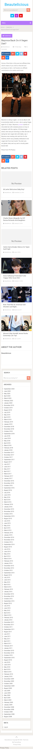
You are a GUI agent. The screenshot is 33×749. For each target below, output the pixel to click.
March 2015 (7, 530)
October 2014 (8, 542)
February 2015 (8, 533)
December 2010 (9, 650)
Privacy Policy (17, 744)
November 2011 (9, 624)
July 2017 (7, 464)
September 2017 (9, 459)
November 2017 (9, 455)
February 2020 (8, 400)
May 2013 (7, 582)
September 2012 (9, 601)
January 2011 (8, 648)
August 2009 (8, 688)
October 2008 (8, 712)
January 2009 (8, 705)
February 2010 (8, 674)
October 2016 (8, 485)
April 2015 (7, 528)
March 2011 (7, 643)
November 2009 (9, 681)
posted (20, 124)
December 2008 (9, 707)
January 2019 (8, 424)
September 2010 (9, 657)
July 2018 (7, 436)
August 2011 (8, 632)
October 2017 (8, 457)
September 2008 (9, 714)
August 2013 (8, 575)
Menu (3, 23)
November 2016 (9, 483)
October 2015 (8, 514)
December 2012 (9, 594)
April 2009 (7, 698)
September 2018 (9, 433)
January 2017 (8, 478)
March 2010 (7, 672)
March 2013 (7, 587)
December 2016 (9, 481)
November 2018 (9, 429)
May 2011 (7, 639)
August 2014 (8, 547)
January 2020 (8, 403)
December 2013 (9, 566)
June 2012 (7, 608)
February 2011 (8, 646)
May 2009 (7, 695)
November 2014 (9, 540)
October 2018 (8, 431)
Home (2, 27)
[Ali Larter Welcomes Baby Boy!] (16, 179)
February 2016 (8, 504)
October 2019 (8, 408)
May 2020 (7, 393)
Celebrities (9, 27)
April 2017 (7, 471)
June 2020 (7, 391)
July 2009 (7, 690)
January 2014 (8, 563)
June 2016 (7, 495)
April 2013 (7, 584)
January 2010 (8, 676)
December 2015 (9, 509)
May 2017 (7, 469)
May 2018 (7, 441)
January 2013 (8, 591)
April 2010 (7, 669)
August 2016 (8, 490)
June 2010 (7, 665)
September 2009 (9, 686)
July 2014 (7, 549)
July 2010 (7, 662)
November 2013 (9, 568)
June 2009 (7, 693)
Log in (6, 727)
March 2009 (7, 700)
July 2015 (7, 521)
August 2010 (8, 660)
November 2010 (9, 653)
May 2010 (7, 667)
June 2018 (7, 438)
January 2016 (8, 507)
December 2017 (9, 452)
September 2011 (9, 629)
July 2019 (7, 412)
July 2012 (7, 606)
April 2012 (7, 613)
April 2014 (7, 556)
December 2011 (9, 622)
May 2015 (7, 525)
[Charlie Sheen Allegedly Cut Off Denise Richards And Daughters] (16, 208)
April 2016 (7, 499)
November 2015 (9, 511)
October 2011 (8, 627)
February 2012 (8, 617)
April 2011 (7, 641)
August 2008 (8, 716)
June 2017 (7, 466)
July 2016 (7, 492)
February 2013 (8, 589)
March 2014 (7, 558)
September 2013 (9, 573)
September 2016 (9, 488)
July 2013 (7, 577)
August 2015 (8, 518)
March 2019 (7, 419)
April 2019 (7, 417)
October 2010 (8, 655)
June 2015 (7, 523)
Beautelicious (17, 4)
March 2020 (7, 398)
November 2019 (9, 405)
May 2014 (7, 554)
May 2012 (7, 610)
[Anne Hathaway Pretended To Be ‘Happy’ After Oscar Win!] (16, 265)
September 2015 (9, 516)
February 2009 (8, 702)
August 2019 (8, 410)
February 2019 (8, 422)
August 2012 (8, 603)
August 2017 (8, 462)
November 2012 (9, 596)
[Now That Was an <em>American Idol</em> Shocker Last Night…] (16, 294)
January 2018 (8, 450)
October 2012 (8, 599)
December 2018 (9, 426)
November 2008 (9, 709)
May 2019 (7, 415)
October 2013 (8, 570)
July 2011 (7, 634)
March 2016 (7, 502)
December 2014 (9, 537)
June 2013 (7, 580)
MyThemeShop (16, 742)
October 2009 (8, 683)
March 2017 (7, 474)
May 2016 (7, 497)
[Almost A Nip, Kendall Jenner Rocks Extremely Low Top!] (16, 323)
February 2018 (8, 448)
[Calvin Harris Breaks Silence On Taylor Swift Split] (16, 237)
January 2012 (8, 620)
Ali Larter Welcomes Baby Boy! (13, 189)
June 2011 (7, 636)
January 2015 (8, 535)
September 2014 (9, 544)
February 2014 (8, 561)
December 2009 (9, 679)
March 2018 (7, 445)
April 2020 (7, 396)
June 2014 (7, 551)
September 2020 (9, 389)
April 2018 (7, 443)
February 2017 (8, 476)
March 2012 (7, 615)
